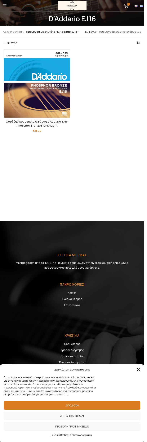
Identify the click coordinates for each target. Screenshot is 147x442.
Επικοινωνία (72, 305)
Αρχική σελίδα (12, 32)
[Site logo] (72, 5)
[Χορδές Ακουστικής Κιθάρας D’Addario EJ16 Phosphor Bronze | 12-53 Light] (37, 84)
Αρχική (72, 293)
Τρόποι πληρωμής (72, 350)
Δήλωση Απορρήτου (81, 435)
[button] (138, 369)
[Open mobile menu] (5, 6)
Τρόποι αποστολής (72, 356)
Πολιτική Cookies (59, 435)
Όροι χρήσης (72, 344)
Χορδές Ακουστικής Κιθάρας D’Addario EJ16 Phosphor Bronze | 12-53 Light (37, 123)
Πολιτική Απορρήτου (72, 362)
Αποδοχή (72, 405)
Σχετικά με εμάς (72, 299)
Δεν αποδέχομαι (72, 416)
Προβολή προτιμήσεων (72, 426)
